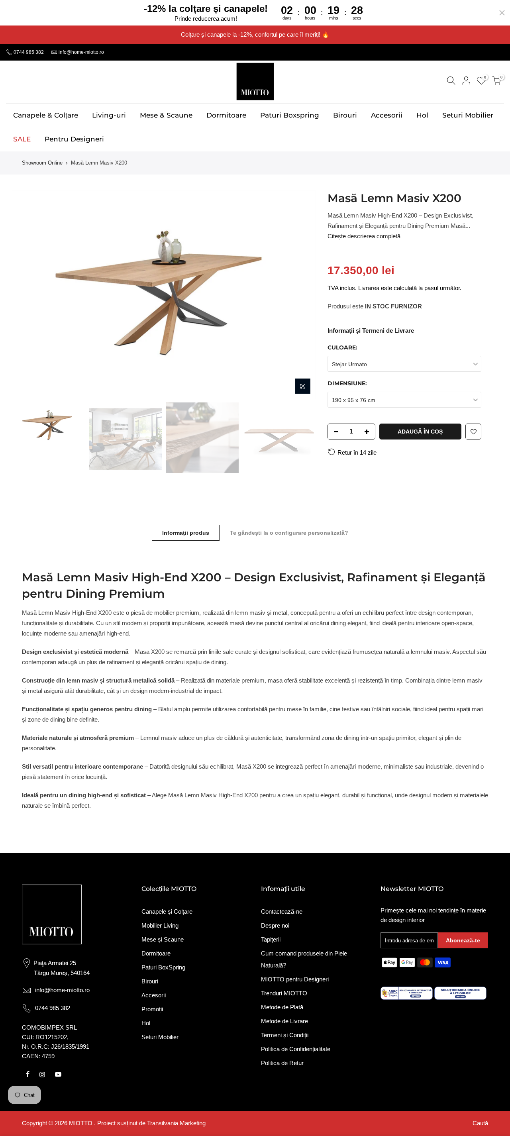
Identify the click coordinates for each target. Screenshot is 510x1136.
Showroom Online (42, 163)
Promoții (152, 1009)
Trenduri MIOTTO (284, 993)
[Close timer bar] (502, 13)
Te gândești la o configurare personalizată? (289, 533)
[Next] (301, 294)
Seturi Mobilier (467, 115)
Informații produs (185, 533)
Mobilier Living (159, 925)
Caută (480, 1123)
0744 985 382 (28, 52)
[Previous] (25, 294)
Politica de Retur (282, 1062)
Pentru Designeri (74, 139)
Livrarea (368, 287)
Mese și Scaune (162, 939)
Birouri (345, 115)
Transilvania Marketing (176, 1123)
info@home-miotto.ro (81, 52)
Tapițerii (270, 939)
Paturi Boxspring (289, 115)
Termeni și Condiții (284, 1035)
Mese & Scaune (166, 115)
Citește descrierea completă (364, 236)
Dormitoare (226, 115)
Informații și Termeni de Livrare (371, 330)
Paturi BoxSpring (163, 967)
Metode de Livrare (284, 1021)
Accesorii (386, 115)
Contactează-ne (281, 911)
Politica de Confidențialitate (295, 1049)
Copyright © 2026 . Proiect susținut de (84, 1123)
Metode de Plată (282, 1007)
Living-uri (109, 115)
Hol (422, 115)
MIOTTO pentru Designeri (295, 979)
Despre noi (275, 925)
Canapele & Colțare (45, 115)
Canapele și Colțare (166, 911)
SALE (22, 139)
